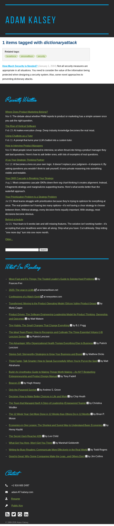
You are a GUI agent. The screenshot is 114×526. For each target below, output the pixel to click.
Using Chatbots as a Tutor (19, 136)
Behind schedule (14, 219)
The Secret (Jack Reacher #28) (25, 436)
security (41, 56)
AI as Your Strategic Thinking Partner (24, 160)
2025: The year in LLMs (21, 290)
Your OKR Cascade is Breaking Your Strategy (29, 178)
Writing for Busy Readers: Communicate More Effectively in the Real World (48, 449)
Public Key (17, 505)
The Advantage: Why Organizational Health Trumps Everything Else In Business (51, 343)
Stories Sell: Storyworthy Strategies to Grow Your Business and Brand (45, 354)
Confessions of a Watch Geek (24, 296)
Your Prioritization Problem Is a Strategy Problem (31, 196)
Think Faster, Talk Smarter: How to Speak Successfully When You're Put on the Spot (53, 361)
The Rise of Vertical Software (20, 126)
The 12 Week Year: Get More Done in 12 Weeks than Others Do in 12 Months (49, 414)
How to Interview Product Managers (24, 145)
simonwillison (27, 56)
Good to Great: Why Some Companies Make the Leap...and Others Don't (47, 456)
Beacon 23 (14, 383)
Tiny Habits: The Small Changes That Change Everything (39, 325)
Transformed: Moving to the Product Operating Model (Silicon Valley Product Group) (53, 303)
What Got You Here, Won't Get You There (30, 442)
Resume (15, 498)
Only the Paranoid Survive (23, 389)
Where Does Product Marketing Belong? (26, 111)
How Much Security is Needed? (20, 66)
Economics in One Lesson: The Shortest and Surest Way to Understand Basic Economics (56, 425)
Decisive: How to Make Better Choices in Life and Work (38, 396)
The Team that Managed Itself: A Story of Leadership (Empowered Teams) (47, 403)
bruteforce (11, 56)
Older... (9, 239)
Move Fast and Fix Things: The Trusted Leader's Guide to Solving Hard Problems (51, 279)
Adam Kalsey (30, 20)
